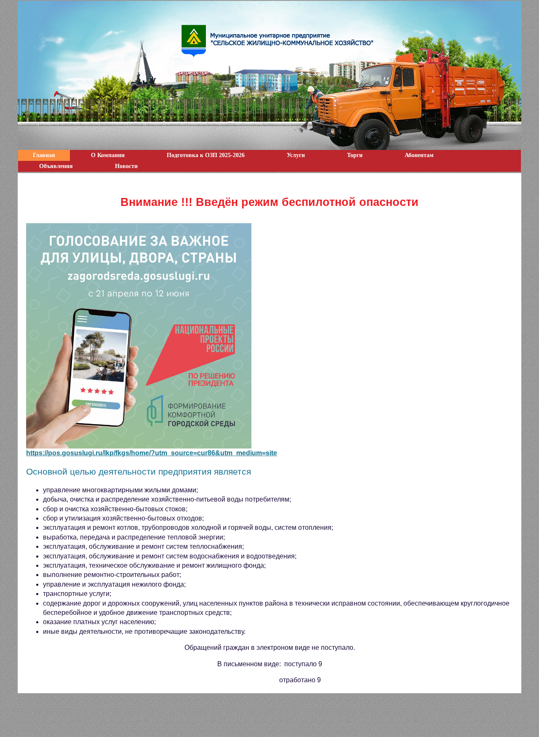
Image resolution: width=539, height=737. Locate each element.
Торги (355, 155)
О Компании (108, 155)
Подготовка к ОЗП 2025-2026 (206, 155)
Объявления (56, 166)
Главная (44, 155)
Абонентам (419, 155)
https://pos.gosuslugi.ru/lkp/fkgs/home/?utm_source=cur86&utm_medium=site (151, 453)
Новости (126, 166)
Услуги (296, 155)
